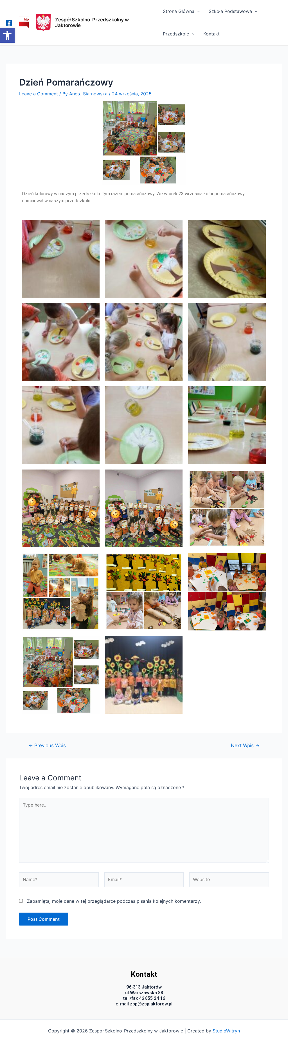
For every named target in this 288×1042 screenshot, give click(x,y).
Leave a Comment (38, 93)
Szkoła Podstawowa (230, 11)
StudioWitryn (226, 1031)
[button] (7, 35)
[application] (197, 11)
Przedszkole (176, 34)
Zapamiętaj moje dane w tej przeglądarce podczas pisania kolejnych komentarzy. (114, 901)
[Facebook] (9, 22)
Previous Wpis (47, 745)
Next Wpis (245, 745)
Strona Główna (178, 11)
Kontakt (211, 34)
